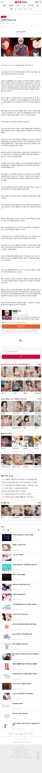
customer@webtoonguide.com (23, 756)
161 (19, 733)
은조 (17, 311)
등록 (21, 356)
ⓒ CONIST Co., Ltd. (21, 739)
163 (24, 733)
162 (21, 733)
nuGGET (15, 313)
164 (26, 733)
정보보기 (21, 326)
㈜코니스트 (21, 746)
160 (16, 733)
